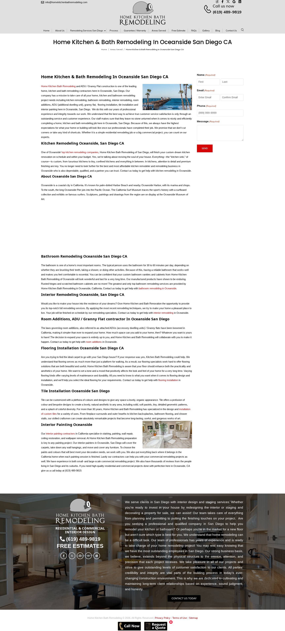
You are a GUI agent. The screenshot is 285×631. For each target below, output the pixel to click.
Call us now (223, 5)
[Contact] (208, 9)
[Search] (242, 29)
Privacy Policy (162, 617)
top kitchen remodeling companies (79, 152)
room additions (94, 341)
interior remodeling (163, 312)
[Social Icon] (63, 555)
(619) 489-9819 (227, 11)
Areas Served (116, 49)
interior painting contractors (60, 433)
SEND (205, 148)
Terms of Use (179, 617)
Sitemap (193, 617)
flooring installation (168, 380)
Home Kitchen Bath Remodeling (58, 86)
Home (104, 49)
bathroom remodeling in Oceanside (157, 288)
